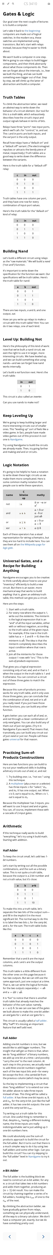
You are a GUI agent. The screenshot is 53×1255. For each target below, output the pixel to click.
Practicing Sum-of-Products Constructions (23, 755)
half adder (41, 1020)
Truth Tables (14, 97)
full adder (8, 1097)
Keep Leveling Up (18, 415)
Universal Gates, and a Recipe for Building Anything (22, 565)
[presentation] (35, 502)
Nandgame (16, 439)
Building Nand (15, 251)
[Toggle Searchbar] (13, 3)
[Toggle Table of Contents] (3, 3)
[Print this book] (49, 3)
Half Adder (10, 850)
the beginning (32, 30)
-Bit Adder (11, 1170)
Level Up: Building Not (22, 339)
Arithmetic (12, 826)
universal (15, 739)
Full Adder (10, 1038)
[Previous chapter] (9, 1236)
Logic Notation (16, 464)
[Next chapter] (43, 1236)
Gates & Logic (18, 14)
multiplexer (17, 783)
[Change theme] (8, 3)
